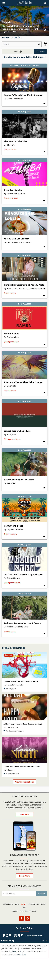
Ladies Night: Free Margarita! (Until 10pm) (22, 766)
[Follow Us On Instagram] (27, 918)
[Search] (45, 3)
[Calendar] (44, 44)
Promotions (34, 904)
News (43, 904)
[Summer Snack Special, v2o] (24, 665)
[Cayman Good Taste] (24, 3)
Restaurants (8, 904)
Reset (41, 51)
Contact (15, 911)
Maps (24, 907)
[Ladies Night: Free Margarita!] (24, 750)
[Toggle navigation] (3, 3)
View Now (24, 814)
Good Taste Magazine (28, 911)
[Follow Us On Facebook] (21, 918)
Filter (16, 51)
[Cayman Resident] (35, 936)
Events (23, 904)
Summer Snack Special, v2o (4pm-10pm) (21, 681)
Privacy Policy (17, 951)
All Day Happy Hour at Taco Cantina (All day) (23, 724)
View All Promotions (24, 782)
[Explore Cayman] (13, 936)
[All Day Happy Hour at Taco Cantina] (24, 707)
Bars (17, 904)
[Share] (45, 30)
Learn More (24, 876)
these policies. (21, 954)
